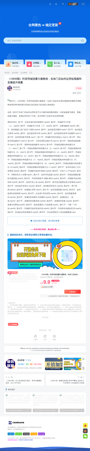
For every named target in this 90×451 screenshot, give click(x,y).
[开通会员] (85, 430)
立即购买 (72, 291)
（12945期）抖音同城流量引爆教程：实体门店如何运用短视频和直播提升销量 (45, 80)
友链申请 (11, 434)
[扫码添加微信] (85, 436)
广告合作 (34, 434)
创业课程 (15, 72)
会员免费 (23, 72)
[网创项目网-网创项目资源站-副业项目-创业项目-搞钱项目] (16, 422)
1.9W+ (22, 364)
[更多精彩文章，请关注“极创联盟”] (45, 253)
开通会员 (74, 4)
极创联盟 (16, 87)
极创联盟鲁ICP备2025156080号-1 (30, 438)
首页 (8, 72)
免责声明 (19, 434)
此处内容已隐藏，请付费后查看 (45, 220)
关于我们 (26, 434)
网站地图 (41, 434)
